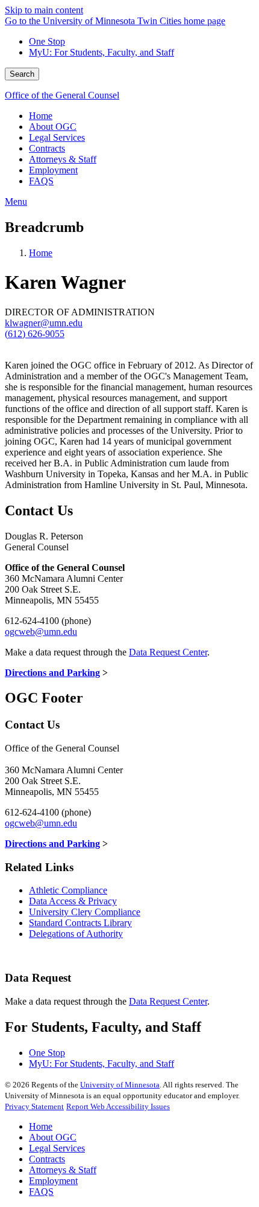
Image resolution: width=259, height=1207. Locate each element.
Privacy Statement (34, 1106)
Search (22, 74)
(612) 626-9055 (34, 334)
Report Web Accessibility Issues (118, 1106)
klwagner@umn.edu (44, 323)
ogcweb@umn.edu (41, 631)
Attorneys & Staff (62, 1170)
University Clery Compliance (84, 912)
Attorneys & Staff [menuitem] (62, 159)
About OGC (52, 1137)
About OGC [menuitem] (52, 126)
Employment (53, 1181)
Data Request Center (168, 652)
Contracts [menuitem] (47, 148)
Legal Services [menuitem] (57, 137)
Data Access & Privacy (73, 901)
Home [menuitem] (40, 116)
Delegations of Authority (76, 934)
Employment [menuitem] (53, 170)
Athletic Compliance (68, 890)
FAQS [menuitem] (41, 181)
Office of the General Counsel (62, 95)
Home (40, 253)
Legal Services (57, 1148)
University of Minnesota (120, 1084)
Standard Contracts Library (80, 923)
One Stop (47, 41)
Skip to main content (44, 10)
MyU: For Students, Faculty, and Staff (101, 52)
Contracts (47, 1159)
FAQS (41, 1191)
